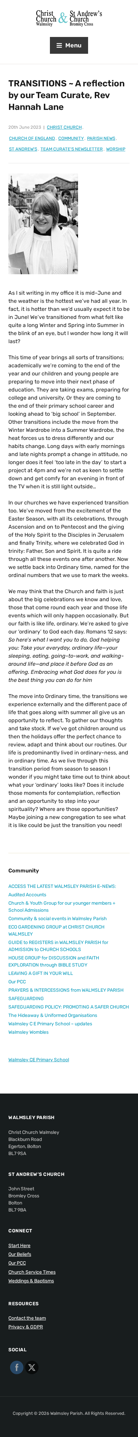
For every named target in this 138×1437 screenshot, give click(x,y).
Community (71, 138)
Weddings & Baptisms (31, 1281)
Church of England (32, 138)
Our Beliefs (19, 1254)
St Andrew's (23, 149)
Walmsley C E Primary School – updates (50, 1024)
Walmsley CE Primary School (38, 1060)
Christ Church (64, 127)
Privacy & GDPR (25, 1327)
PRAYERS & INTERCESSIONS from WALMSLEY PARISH (66, 990)
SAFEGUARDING (26, 998)
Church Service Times (32, 1272)
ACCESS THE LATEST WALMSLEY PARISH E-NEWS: (62, 886)
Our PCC (17, 982)
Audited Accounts (27, 895)
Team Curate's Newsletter (72, 149)
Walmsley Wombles (28, 1032)
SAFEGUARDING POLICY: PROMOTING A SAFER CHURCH (68, 1007)
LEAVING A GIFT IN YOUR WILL (40, 973)
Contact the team (27, 1318)
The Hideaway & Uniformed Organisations (52, 1015)
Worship (115, 149)
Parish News (101, 138)
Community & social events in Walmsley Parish (57, 918)
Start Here (19, 1245)
